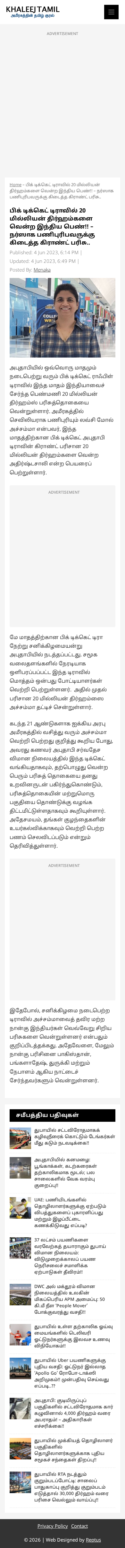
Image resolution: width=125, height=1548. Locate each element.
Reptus (93, 1540)
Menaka (42, 270)
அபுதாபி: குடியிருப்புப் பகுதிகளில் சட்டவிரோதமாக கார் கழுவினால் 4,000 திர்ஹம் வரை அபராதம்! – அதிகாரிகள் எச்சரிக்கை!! (73, 1413)
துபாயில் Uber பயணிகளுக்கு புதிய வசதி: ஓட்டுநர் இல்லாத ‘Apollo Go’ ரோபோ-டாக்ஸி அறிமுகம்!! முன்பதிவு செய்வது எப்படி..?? (71, 1373)
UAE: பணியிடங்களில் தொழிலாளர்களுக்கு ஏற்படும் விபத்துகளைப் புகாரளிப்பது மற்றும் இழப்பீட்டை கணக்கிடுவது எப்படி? (70, 1213)
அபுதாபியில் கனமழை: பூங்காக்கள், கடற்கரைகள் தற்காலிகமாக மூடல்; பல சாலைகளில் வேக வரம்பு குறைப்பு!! (65, 1173)
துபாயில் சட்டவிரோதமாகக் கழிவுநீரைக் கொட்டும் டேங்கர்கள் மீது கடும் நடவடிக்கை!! (74, 1137)
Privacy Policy (53, 1527)
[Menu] (111, 12)
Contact (79, 1527)
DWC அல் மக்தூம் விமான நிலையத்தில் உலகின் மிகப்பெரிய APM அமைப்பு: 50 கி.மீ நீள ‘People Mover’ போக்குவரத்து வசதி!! (69, 1299)
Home (15, 185)
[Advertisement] (62, 102)
